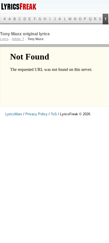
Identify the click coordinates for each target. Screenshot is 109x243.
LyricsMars (13, 114)
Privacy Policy (36, 114)
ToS (54, 114)
